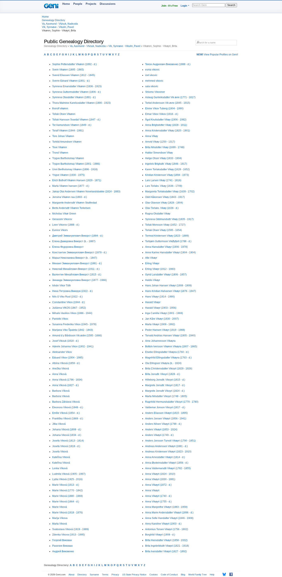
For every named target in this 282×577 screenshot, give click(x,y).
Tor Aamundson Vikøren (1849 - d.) (71, 125)
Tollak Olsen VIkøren (63, 114)
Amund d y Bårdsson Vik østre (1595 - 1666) (77, 335)
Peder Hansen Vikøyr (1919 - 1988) (165, 329)
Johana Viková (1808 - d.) (66, 429)
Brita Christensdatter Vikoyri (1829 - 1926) (168, 368)
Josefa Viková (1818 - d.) (66, 446)
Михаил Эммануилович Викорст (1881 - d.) (77, 263)
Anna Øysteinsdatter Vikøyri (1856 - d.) (166, 462)
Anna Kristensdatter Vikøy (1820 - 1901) (167, 130)
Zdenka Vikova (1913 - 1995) (68, 534)
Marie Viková (59, 507)
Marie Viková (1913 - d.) (65, 484)
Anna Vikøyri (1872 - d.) (158, 484)
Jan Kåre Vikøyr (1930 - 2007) (162, 318)
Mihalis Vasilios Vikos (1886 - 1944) (72, 313)
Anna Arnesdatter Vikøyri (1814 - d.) (165, 457)
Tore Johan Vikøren (63, 136)
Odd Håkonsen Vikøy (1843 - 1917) (165, 197)
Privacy (115, 574)
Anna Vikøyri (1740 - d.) (158, 496)
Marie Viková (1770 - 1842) (67, 490)
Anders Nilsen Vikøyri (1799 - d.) (163, 423)
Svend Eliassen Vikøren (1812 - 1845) (73, 75)
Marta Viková (59, 523)
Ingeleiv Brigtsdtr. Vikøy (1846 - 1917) (166, 163)
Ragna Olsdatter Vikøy (157, 213)
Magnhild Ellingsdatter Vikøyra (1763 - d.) (168, 357)
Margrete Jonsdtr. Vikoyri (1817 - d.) (165, 385)
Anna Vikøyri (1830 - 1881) (160, 479)
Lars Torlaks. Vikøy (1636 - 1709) (163, 185)
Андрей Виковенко (63, 551)
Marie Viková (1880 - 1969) (67, 496)
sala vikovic (151, 86)
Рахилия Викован (62, 545)
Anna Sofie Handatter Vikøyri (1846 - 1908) (169, 518)
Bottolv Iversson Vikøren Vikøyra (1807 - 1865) (171, 346)
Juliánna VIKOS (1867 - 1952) (69, 307)
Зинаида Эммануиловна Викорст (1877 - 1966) (79, 280)
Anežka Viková (60, 368)
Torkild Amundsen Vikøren (67, 141)
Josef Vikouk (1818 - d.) (65, 340)
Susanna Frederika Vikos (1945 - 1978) (74, 324)
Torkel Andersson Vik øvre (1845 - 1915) (167, 102)
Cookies (153, 574)
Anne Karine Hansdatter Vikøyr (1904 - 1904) (170, 252)
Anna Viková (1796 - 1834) (67, 379)
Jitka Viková (59, 423)
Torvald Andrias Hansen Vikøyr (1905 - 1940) (170, 335)
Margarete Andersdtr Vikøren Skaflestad (74, 202)
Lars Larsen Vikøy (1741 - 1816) (163, 180)
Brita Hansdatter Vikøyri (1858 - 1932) (166, 540)
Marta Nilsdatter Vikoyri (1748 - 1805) (166, 396)
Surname (94, 574)
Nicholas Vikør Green (64, 213)
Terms (105, 574)
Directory (82, 574)
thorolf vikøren (60, 108)
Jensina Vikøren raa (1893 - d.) (69, 197)
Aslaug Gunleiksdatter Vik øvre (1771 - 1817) (170, 97)
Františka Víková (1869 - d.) (67, 418)
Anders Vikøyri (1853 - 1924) (161, 429)
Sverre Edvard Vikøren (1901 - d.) (71, 80)
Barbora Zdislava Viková (66, 401)
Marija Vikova (60, 518)
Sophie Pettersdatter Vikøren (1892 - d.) (74, 64)
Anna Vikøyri (152, 490)
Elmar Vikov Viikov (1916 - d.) (161, 114)
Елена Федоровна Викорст (68, 246)
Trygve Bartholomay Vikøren (68, 158)
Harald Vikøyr (152, 302)
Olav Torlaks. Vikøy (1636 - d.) (162, 208)
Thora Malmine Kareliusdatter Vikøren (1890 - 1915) (81, 102)
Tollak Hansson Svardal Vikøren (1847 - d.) (76, 119)
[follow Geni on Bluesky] (223, 574)
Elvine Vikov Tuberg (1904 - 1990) (164, 108)
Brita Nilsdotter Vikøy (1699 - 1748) (164, 147)
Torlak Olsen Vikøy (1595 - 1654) (163, 230)
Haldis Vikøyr (152, 280)
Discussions (107, 3)
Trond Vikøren (60, 152)
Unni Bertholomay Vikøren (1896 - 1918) (75, 169)
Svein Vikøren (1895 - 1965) (68, 69)
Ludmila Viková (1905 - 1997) (68, 473)
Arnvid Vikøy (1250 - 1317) (160, 141)
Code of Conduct (169, 574)
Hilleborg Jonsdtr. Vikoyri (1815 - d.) (165, 379)
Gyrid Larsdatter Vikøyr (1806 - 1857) (166, 274)
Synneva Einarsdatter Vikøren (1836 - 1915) (77, 86)
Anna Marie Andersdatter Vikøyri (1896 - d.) (169, 512)
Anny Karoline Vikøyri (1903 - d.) (163, 523)
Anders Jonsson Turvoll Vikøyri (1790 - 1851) (170, 440)
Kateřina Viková (61, 457)
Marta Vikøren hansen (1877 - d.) (70, 185)
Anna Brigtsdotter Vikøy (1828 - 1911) (166, 125)
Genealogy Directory (53, 20)
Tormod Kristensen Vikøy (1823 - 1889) (167, 235)
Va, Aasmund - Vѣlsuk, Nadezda (60, 23)
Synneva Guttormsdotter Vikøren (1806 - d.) (76, 91)
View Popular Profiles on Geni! (217, 54)
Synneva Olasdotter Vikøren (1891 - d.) (74, 97)
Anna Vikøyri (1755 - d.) (158, 501)
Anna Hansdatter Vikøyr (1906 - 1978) (166, 246)
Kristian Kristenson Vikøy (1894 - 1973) (167, 175)
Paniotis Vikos (60, 318)
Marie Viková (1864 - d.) (65, 501)
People (77, 3)
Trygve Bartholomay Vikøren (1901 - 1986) (76, 163)
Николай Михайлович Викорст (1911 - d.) (76, 269)
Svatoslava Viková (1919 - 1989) (70, 529)
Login (184, 5)
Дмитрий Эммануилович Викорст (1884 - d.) (77, 235)
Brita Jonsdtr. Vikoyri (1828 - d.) (162, 374)
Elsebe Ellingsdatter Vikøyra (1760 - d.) (167, 352)
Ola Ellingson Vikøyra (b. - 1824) (163, 363)
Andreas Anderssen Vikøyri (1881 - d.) (166, 446)
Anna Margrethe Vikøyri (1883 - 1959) (166, 507)
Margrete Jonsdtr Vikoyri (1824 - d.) (165, 390)
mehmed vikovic (154, 80)
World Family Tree (197, 574)
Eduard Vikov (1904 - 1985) (67, 357)
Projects (91, 3)
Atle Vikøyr (151, 257)
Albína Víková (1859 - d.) (66, 363)
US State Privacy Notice (134, 574)
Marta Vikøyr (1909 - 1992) (160, 324)
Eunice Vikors (60, 230)
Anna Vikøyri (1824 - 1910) (160, 473)
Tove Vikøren (59, 147)
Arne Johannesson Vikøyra (160, 340)
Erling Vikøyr (152, 263)
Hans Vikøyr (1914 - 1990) (160, 296)
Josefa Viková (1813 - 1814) (68, 440)
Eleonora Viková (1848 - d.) (67, 407)
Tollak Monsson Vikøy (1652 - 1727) (165, 224)
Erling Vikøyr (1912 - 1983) (160, 269)
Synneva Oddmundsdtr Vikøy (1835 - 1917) (169, 219)
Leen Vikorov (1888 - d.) (65, 224)
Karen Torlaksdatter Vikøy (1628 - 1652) (167, 169)
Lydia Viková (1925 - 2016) (67, 479)
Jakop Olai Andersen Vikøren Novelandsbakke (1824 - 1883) (86, 191)
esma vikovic (152, 69)
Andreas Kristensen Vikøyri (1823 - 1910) (168, 451)
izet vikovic (151, 75)
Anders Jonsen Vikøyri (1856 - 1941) (165, 418)
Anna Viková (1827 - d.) (65, 385)
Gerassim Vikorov (62, 219)
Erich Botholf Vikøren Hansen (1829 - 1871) (76, 180)
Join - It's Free (169, 5)
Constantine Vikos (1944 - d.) (68, 302)
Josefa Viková (60, 451)
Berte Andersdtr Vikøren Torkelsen (71, 208)
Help (212, 574)
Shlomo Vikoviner (155, 91)
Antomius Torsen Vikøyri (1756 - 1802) (166, 529)
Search (231, 5)
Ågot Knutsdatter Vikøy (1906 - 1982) (165, 119)
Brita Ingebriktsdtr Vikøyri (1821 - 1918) (167, 545)
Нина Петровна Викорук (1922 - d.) (72, 291)
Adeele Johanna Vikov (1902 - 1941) (73, 346)
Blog (183, 574)
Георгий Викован (62, 540)
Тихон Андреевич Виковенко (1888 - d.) (167, 64)
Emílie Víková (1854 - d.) (66, 413)
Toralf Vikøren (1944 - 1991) (68, 130)
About (71, 574)
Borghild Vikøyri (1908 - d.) (160, 534)
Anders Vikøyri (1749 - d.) (159, 435)
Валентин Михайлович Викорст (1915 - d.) (76, 274)
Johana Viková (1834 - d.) (66, 435)
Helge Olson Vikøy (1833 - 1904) (163, 158)
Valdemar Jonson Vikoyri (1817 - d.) (165, 407)
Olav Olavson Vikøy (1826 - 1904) (164, 202)
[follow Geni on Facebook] (229, 574)
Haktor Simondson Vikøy (159, 152)
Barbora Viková (61, 396)
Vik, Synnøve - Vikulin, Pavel (58, 27)
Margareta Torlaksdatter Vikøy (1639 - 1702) (169, 191)
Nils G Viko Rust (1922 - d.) (67, 296)
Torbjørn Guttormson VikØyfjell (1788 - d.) (168, 241)
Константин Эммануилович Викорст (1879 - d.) (79, 252)
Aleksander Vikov (62, 352)
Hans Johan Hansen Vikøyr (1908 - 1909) (168, 285)
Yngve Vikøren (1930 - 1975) (68, 175)
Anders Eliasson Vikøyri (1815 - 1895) (166, 413)
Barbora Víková (61, 390)
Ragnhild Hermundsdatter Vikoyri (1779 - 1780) (171, 401)
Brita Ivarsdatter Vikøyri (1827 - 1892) (166, 551)
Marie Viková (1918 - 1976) (67, 512)
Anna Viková (59, 374)
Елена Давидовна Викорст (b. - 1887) (73, 241)
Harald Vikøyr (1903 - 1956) (160, 307)
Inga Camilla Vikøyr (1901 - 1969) (164, 313)
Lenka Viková (60, 468)
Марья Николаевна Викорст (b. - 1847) (74, 257)
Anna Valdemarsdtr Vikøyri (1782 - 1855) (168, 468)
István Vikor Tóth (61, 285)
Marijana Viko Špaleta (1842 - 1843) (72, 329)
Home (66, 3)
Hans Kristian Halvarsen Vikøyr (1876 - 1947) (170, 291)
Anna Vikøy (151, 136)
